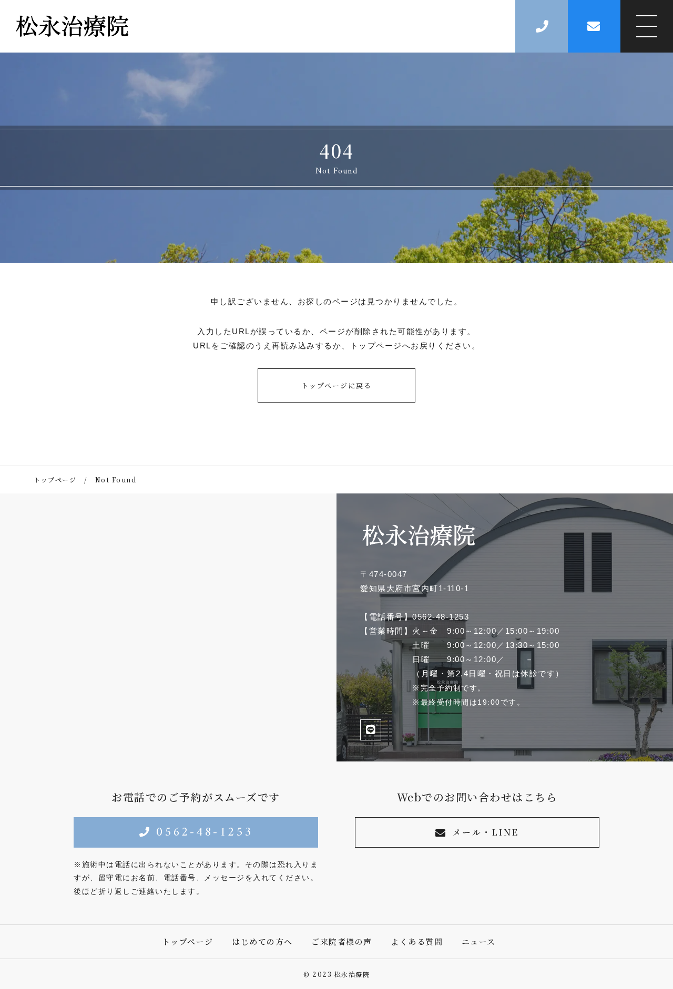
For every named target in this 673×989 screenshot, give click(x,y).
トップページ (187, 941)
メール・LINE (485, 832)
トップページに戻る (336, 385)
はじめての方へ (262, 941)
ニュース (479, 941)
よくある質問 (417, 941)
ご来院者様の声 (341, 941)
